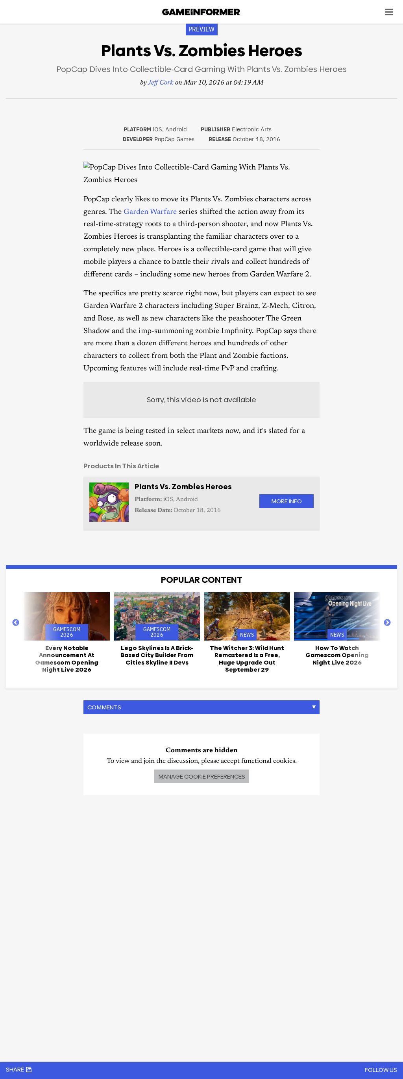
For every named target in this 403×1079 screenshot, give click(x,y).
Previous (16, 623)
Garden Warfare (150, 212)
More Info (286, 501)
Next (387, 623)
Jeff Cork (161, 83)
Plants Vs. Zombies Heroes (183, 487)
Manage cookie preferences (201, 776)
